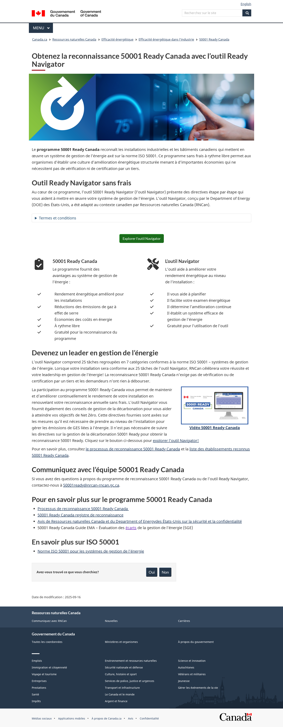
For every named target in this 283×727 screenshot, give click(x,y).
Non (165, 572)
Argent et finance (116, 701)
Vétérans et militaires (192, 674)
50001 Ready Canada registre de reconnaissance (80, 515)
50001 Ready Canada (214, 39)
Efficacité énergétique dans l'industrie (166, 39)
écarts (131, 527)
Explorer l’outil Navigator (142, 238)
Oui (152, 572)
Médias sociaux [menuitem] (42, 718)
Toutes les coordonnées (47, 642)
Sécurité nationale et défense (124, 667)
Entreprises (39, 681)
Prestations (39, 687)
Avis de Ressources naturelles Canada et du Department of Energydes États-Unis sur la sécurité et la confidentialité (140, 521)
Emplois (37, 661)
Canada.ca (39, 39)
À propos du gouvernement (196, 642)
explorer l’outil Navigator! (176, 440)
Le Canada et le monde (120, 694)
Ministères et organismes (121, 642)
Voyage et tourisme (44, 674)
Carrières (184, 621)
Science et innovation (192, 661)
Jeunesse (184, 681)
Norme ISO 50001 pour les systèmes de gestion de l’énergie (91, 551)
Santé (35, 694)
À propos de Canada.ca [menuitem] (106, 718)
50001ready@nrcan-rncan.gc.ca (91, 485)
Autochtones (186, 667)
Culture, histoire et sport (121, 674)
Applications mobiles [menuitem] (71, 718)
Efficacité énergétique (117, 39)
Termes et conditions (57, 218)
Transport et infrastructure (122, 687)
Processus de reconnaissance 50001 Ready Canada (83, 508)
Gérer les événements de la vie (198, 687)
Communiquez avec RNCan (49, 621)
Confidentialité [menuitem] (149, 718)
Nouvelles (111, 621)
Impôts (36, 701)
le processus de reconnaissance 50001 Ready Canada (133, 449)
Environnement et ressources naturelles (131, 661)
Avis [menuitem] (130, 718)
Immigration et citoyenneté (49, 667)
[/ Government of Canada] (66, 14)
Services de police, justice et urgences (129, 681)
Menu (43, 27)
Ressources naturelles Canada (74, 39)
